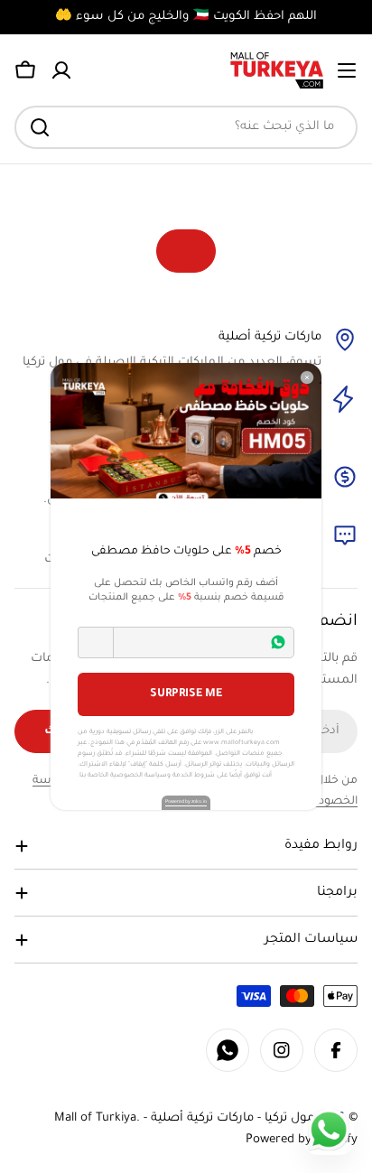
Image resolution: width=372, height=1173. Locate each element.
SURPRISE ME (186, 694)
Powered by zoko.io (186, 802)
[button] (96, 642)
